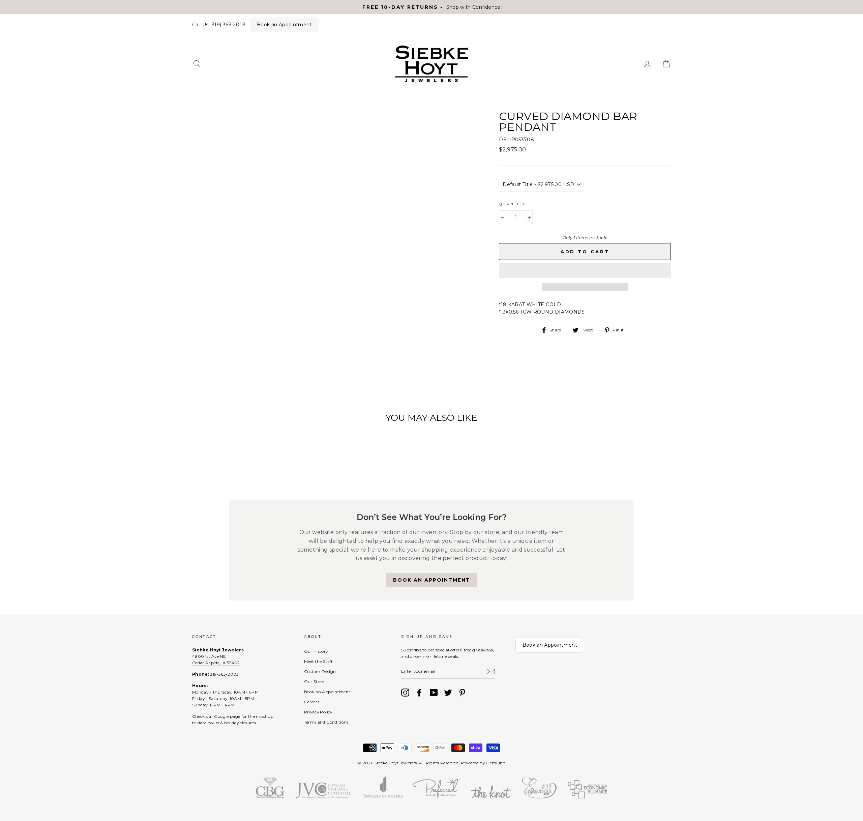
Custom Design (320, 671)
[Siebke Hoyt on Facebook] (419, 692)
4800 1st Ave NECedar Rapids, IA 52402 (216, 659)
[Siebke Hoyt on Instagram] (405, 692)
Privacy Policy (318, 711)
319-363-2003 (224, 674)
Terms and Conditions (326, 722)
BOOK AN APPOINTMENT (431, 580)
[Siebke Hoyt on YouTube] (434, 692)
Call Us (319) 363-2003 (219, 25)
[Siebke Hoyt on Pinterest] (462, 692)
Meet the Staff (318, 661)
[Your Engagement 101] (539, 797)
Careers (311, 701)
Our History (316, 651)
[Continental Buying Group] (270, 797)
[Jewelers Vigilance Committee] (323, 797)
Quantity (512, 204)
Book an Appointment (284, 25)
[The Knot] (491, 797)
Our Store (314, 681)
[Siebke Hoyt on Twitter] (448, 692)
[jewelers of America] (383, 797)
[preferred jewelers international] (436, 797)
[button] (585, 270)
